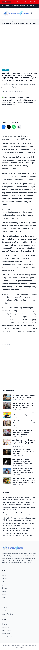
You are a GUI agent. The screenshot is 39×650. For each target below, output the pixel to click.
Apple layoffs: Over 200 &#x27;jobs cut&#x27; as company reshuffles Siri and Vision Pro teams (19, 498)
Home (4, 21)
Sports (4, 585)
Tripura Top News (8, 614)
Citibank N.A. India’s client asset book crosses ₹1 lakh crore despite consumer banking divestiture (19, 519)
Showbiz (4, 594)
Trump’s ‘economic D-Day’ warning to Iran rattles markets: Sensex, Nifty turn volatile (18, 534)
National (4, 578)
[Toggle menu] (36, 13)
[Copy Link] (19, 127)
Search (4, 611)
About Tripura (6, 630)
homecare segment (22, 209)
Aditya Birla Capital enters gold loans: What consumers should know (18, 524)
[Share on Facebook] (4, 127)
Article (4, 591)
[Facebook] (31, 5)
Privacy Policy (6, 633)
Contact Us (5, 627)
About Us (5, 624)
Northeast (5, 597)
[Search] (31, 13)
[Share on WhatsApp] (14, 127)
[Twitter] (34, 5)
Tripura (4, 575)
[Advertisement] (19, 45)
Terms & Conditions (8, 637)
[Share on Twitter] (9, 127)
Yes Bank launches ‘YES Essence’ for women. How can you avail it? (19, 508)
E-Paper (4, 607)
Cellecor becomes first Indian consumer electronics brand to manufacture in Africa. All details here (19, 514)
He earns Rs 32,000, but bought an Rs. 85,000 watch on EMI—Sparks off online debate (19, 503)
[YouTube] (36, 5)
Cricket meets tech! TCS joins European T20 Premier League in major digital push (18, 529)
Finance (9, 21)
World (4, 581)
